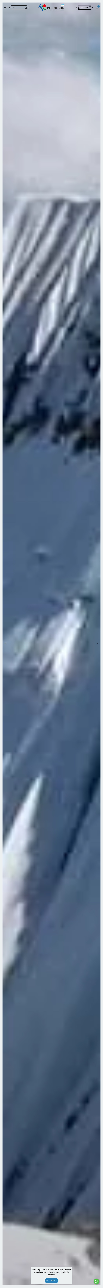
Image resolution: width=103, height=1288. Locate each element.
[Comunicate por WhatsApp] (96, 1281)
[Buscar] (26, 8)
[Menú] (6, 7)
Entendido (51, 1280)
